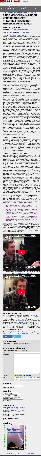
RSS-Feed (33, 453)
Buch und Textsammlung (20, 29)
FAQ (29, 453)
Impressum (24, 453)
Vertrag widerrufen (20, 455)
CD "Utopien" (34, 325)
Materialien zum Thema (22, 32)
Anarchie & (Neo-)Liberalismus (11, 31)
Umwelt (29, 7)
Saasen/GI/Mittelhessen (23, 9)
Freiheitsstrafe (10, 213)
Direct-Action (4, 7)
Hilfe (12, 387)
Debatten (12, 9)
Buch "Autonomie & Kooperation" (24, 320)
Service (3, 11)
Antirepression (13, 7)
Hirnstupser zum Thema (27, 31)
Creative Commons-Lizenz (20, 224)
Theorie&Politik (5, 9)
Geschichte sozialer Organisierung (29, 333)
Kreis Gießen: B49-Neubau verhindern (13, 407)
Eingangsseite (33, 12)
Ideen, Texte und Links (9, 32)
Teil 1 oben (20, 273)
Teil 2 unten (28, 273)
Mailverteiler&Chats (14, 411)
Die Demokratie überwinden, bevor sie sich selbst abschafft (14, 409)
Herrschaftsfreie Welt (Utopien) (20, 12)
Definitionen (6, 420)
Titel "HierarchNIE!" (21, 323)
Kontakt (20, 453)
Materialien (34, 9)
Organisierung (22, 7)
